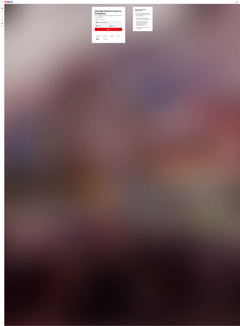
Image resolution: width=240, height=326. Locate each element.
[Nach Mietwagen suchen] (2, 11)
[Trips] (2, 19)
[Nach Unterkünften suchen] (2, 8)
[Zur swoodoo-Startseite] (8, 2)
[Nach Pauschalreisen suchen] (2, 13)
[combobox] (100, 19)
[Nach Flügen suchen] (2, 5)
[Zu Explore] (2, 16)
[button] (2, 2)
